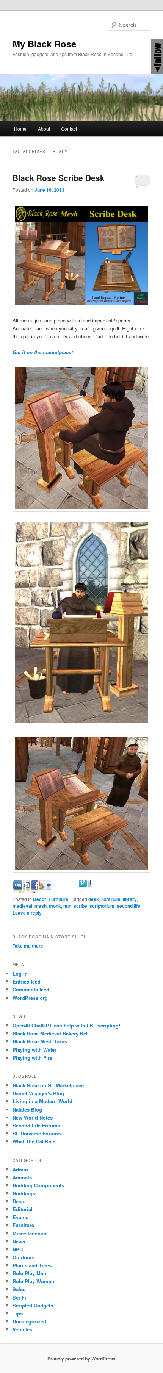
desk (93, 899)
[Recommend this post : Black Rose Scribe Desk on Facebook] (45, 890)
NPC (18, 1249)
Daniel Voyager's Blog (38, 1093)
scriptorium (101, 905)
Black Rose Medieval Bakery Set (50, 1033)
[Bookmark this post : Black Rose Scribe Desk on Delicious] (19, 890)
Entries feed (27, 981)
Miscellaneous (29, 1233)
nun (67, 905)
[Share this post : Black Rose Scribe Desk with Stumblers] (72, 890)
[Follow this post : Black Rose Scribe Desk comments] (98, 890)
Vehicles (22, 1329)
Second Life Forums (36, 1125)
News (19, 1241)
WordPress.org (30, 997)
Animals (22, 1177)
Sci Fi (19, 1297)
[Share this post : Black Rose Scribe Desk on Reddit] (58, 890)
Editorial (23, 1209)
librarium (111, 899)
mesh (40, 905)
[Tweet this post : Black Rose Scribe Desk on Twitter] (85, 890)
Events (20, 1217)
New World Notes (33, 1117)
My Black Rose (44, 43)
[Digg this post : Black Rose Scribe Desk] (32, 890)
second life (128, 905)
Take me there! (29, 945)
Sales (19, 1289)
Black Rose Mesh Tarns (40, 1041)
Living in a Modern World (42, 1101)
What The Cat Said (34, 1141)
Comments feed (31, 989)
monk (55, 905)
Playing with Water (34, 1049)
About (44, 128)
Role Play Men (29, 1273)
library (130, 899)
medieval (22, 905)
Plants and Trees (32, 1265)
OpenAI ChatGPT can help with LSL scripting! (66, 1025)
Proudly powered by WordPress (81, 1358)
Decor (39, 899)
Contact (69, 128)
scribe (80, 905)
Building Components (38, 1185)
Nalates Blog (27, 1109)
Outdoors (23, 1257)
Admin (20, 1169)
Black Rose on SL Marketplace (48, 1085)
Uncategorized (29, 1321)
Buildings (24, 1193)
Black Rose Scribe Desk (59, 177)
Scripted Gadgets (33, 1305)
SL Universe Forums (37, 1133)
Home (20, 128)
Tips (18, 1313)
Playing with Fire (32, 1057)
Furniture (58, 899)
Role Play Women (33, 1281)
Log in (20, 973)
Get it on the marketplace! (43, 352)
